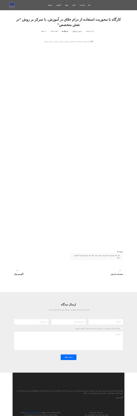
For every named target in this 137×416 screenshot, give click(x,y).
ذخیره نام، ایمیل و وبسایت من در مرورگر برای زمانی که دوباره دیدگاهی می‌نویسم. (98, 328)
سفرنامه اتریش (117, 272)
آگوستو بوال (18, 272)
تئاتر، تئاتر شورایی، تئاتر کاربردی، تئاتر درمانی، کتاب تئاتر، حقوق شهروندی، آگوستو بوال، (97, 256)
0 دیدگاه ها (65, 31)
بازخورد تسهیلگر (77, 31)
